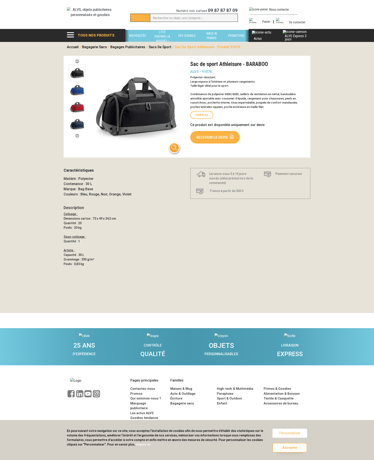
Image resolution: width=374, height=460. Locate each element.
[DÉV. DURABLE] (187, 40)
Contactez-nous (142, 389)
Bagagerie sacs (182, 403)
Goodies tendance (144, 418)
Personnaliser (289, 433)
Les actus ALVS (142, 413)
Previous (77, 61)
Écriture (176, 398)
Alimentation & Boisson (282, 394)
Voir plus (201, 115)
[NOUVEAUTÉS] (137, 40)
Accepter (290, 448)
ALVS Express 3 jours (295, 37)
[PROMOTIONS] (236, 40)
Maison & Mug (181, 389)
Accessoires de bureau (281, 403)
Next (77, 135)
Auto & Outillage (182, 394)
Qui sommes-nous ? (145, 398)
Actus (258, 38)
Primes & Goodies (277, 389)
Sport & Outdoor (229, 398)
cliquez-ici (143, 444)
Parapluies (225, 394)
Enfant (222, 403)
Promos (136, 394)
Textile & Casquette (278, 398)
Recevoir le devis (212, 137)
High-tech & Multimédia (235, 389)
